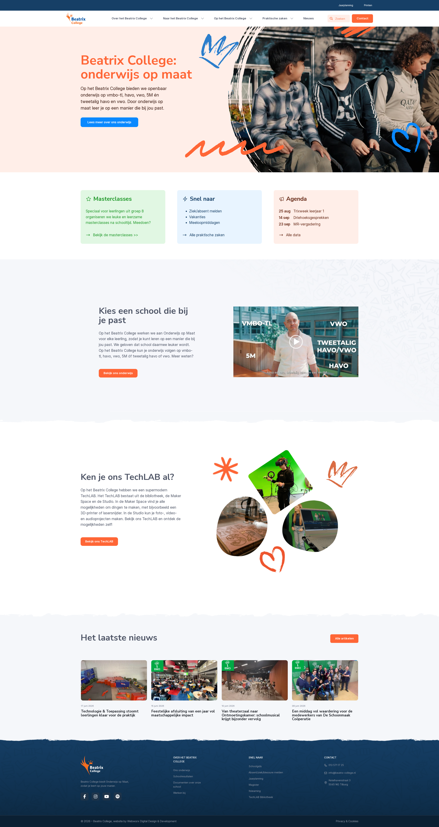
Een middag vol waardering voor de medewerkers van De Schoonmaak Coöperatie (322, 715)
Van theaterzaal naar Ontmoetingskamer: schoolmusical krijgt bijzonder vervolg (251, 715)
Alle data (292, 235)
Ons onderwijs (181, 770)
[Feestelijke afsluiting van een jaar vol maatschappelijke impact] (184, 680)
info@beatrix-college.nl (342, 772)
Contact (362, 18)
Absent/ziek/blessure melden (266, 772)
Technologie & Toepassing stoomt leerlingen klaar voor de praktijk (110, 713)
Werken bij (179, 792)
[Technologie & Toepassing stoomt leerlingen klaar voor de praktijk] (114, 680)
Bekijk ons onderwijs (118, 373)
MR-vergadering (306, 224)
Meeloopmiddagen (204, 222)
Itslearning (255, 791)
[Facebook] (84, 796)
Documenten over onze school (187, 784)
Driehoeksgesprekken (311, 217)
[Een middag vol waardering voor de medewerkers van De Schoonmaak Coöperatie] (325, 680)
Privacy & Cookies (347, 821)
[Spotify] (118, 796)
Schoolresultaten (183, 776)
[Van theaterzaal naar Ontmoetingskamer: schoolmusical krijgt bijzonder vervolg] (255, 680)
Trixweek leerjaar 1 (308, 211)
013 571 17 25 (336, 765)
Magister (254, 784)
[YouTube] (106, 796)
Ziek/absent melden (205, 211)
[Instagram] (95, 796)
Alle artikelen (344, 638)
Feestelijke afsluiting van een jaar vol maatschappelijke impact (183, 713)
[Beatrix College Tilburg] (76, 19)
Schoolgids (255, 766)
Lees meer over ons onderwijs (109, 122)
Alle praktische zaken (206, 235)
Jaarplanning (346, 5)
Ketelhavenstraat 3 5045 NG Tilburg (340, 782)
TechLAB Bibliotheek (261, 797)
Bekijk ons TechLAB (99, 541)
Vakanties (197, 217)
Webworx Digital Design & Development (151, 821)
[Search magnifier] (331, 18)
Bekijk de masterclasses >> (115, 235)
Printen (368, 5)
